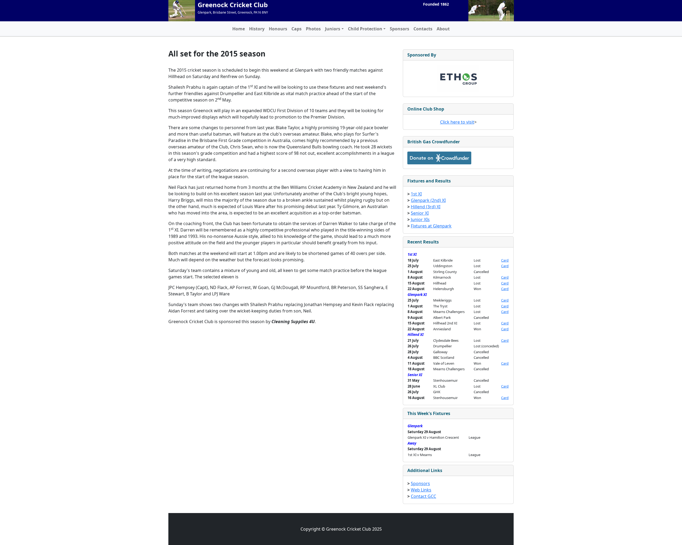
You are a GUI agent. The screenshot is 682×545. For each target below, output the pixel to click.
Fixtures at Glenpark (431, 226)
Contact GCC (423, 496)
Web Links (421, 490)
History (257, 29)
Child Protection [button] (365, 29)
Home (238, 29)
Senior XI (420, 213)
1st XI (416, 194)
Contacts (422, 29)
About (443, 29)
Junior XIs (420, 219)
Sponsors (399, 29)
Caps (296, 29)
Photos (313, 29)
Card (505, 260)
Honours (278, 29)
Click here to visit (457, 122)
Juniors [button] (332, 29)
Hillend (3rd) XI (425, 207)
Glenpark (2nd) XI (428, 200)
